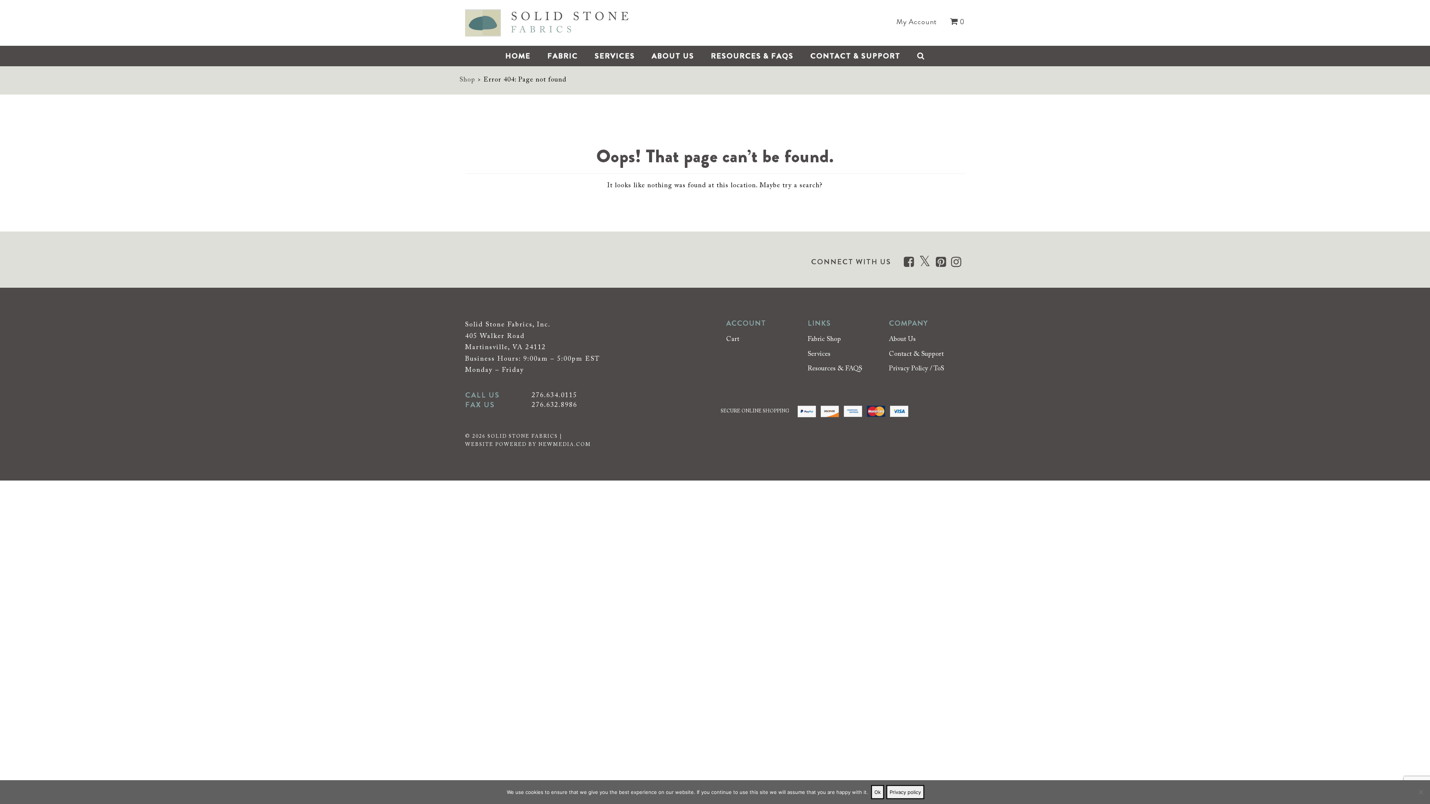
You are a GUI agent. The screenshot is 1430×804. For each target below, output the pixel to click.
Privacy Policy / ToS (916, 369)
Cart (732, 339)
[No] (1420, 792)
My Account (916, 22)
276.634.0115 (554, 395)
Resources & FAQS (752, 56)
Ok (877, 792)
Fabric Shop (824, 339)
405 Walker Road (495, 336)
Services (615, 56)
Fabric (562, 56)
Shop (467, 80)
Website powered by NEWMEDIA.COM (528, 444)
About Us (673, 56)
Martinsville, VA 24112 (505, 347)
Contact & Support (855, 56)
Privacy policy (905, 792)
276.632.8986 (554, 405)
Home (518, 56)
